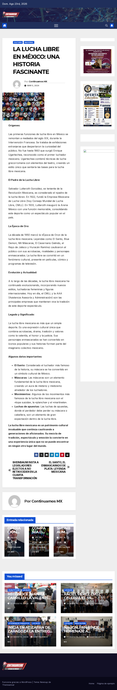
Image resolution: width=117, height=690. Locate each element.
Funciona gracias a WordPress (17, 682)
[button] (106, 25)
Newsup (44, 682)
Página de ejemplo (106, 683)
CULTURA (18, 42)
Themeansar (8, 685)
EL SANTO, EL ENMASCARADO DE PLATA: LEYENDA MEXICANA (53, 467)
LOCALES (26, 590)
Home (91, 683)
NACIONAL (29, 42)
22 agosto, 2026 (19, 603)
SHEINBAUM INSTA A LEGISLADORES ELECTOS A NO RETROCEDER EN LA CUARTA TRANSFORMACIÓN (25, 470)
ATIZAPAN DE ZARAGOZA (19, 623)
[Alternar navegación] (56, 25)
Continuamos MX (38, 81)
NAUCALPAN (80, 623)
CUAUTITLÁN (14, 590)
